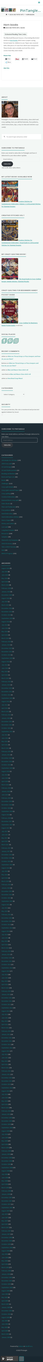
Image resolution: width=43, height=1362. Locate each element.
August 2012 (6, 1011)
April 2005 (5, 1301)
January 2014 (6, 954)
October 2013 (6, 964)
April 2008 (5, 1184)
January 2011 (6, 1074)
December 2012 (7, 998)
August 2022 (6, 701)
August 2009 (6, 1131)
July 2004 (5, 1321)
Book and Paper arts (17, 15)
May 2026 (5, 578)
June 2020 (5, 778)
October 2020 (6, 765)
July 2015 (5, 908)
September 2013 (7, 968)
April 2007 (5, 1224)
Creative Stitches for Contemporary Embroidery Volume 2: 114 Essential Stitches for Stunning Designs (21, 203)
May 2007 (5, 1221)
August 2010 (6, 1091)
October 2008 (6, 1164)
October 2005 (6, 1284)
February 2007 (6, 1231)
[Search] (4, 136)
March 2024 (5, 638)
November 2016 (7, 858)
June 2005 (5, 1294)
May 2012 (5, 1021)
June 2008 (5, 1178)
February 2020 (6, 788)
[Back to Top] (21, 1358)
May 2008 (5, 1181)
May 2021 (5, 741)
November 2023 (7, 652)
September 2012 (7, 1008)
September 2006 (7, 1247)
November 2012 (7, 1001)
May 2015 (5, 911)
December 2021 (7, 721)
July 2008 (5, 1174)
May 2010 (5, 1101)
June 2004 (5, 1324)
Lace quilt (5, 527)
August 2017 (6, 828)
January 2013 (6, 994)
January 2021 (6, 755)
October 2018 (6, 808)
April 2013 (5, 984)
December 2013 (7, 958)
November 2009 (7, 1121)
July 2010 (5, 1094)
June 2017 (5, 835)
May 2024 (5, 631)
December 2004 (7, 1311)
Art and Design (6, 467)
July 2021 (5, 735)
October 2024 (6, 615)
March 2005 (5, 1304)
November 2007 (7, 1201)
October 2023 (6, 655)
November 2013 (7, 961)
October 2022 (6, 695)
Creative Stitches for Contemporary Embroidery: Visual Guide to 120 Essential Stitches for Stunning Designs (20, 242)
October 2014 (6, 925)
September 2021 (7, 731)
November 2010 (7, 1081)
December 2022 (7, 688)
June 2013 (5, 978)
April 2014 (5, 945)
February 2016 (6, 885)
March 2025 (5, 605)
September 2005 (7, 1287)
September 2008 (7, 1168)
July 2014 (5, 935)
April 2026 (5, 582)
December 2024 (7, 608)
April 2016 (5, 878)
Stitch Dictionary (7, 544)
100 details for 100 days (9, 460)
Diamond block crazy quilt (10, 500)
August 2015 (6, 905)
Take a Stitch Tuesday (9, 547)
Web (3, 550)
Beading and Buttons (8, 474)
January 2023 (6, 685)
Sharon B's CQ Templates (10, 540)
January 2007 (6, 1234)
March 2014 (5, 948)
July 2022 (5, 705)
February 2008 (6, 1191)
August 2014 (6, 931)
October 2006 (6, 1244)
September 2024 (7, 618)
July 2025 (5, 602)
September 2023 (7, 658)
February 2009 (6, 1151)
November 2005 (7, 1281)
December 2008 (7, 1158)
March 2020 (5, 785)
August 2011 (6, 1051)
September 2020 (7, 768)
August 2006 (6, 1251)
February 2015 (6, 914)
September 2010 (7, 1088)
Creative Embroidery (8, 497)
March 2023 (5, 678)
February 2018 (6, 818)
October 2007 (6, 1204)
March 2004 (5, 1334)
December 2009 (7, 1118)
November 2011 (7, 1041)
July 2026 (5, 572)
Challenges (5, 484)
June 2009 (5, 1138)
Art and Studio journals (9, 470)
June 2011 (5, 1058)
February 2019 (6, 798)
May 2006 (5, 1261)
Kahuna (20, 1346)
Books (23, 28)
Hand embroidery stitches (10, 517)
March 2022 (5, 711)
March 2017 (5, 845)
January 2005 (6, 1307)
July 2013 (5, 974)
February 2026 (6, 588)
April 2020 (5, 781)
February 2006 (6, 1271)
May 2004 (5, 1327)
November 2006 (7, 1241)
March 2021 (5, 748)
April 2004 (5, 1331)
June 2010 (5, 1098)
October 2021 (6, 728)
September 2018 (7, 811)
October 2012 (6, 1004)
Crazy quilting (6, 494)
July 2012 (5, 1014)
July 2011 (5, 1054)
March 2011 (5, 1068)
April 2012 (5, 1024)
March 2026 (5, 585)
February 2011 (6, 1071)
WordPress (28, 1346)
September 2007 (7, 1208)
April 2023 (5, 675)
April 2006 (5, 1264)
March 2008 (5, 1188)
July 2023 (5, 665)
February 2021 (6, 751)
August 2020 (6, 771)
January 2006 (6, 1274)
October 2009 (6, 1124)
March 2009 (5, 1148)
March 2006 (5, 1267)
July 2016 (5, 871)
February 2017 (6, 848)
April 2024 (5, 635)
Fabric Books (6, 504)
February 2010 (6, 1111)
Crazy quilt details (7, 487)
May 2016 (5, 875)
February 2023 (6, 681)
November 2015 (7, 895)
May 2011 (5, 1061)
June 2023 (5, 668)
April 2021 (5, 745)
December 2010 (7, 1078)
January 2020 (6, 791)
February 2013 (6, 991)
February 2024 (6, 642)
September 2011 (7, 1048)
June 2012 (5, 1018)
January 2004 (6, 1337)
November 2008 (7, 1161)
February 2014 (6, 951)
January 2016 (6, 888)
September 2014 (7, 928)
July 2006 (5, 1254)
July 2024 (5, 625)
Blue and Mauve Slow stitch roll (18, 370)
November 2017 (7, 821)
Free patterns (6, 510)
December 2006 (7, 1237)
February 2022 (6, 715)
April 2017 (5, 841)
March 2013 (5, 988)
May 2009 (5, 1141)
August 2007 (6, 1211)
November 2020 (7, 761)
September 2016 (7, 865)
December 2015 (7, 891)
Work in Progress (7, 553)
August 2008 (6, 1171)
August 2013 (6, 971)
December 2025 (7, 595)
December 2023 (7, 648)
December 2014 (7, 918)
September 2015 (7, 901)
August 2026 (6, 568)
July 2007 (5, 1214)
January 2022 (6, 718)
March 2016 (5, 881)
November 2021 (7, 725)
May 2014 (5, 941)
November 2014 (7, 921)
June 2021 (5, 738)
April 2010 (5, 1104)
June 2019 (5, 795)
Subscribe (7, 164)
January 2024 (6, 645)
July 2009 (5, 1134)
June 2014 (5, 938)
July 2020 (5, 775)
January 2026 (6, 592)
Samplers (5, 537)
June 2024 (5, 628)
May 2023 (5, 671)
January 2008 (6, 1194)
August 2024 (6, 622)
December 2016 (7, 855)
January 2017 (6, 851)
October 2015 (6, 898)
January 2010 (6, 1114)
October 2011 (6, 1044)
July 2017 (5, 831)
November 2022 (7, 692)
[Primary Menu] (39, 2)
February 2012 (6, 1031)
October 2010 (6, 1084)
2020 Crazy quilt (7, 464)
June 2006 (5, 1257)
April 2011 (5, 1064)
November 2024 (7, 612)
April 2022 (5, 708)
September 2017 (7, 825)
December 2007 (7, 1197)
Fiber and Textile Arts (8, 507)
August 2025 (6, 598)
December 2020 (7, 758)
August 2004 (6, 1317)
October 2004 (6, 1314)
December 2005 (7, 1277)
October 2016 (6, 861)
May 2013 (5, 981)
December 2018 (7, 801)
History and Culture (8, 523)
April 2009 (5, 1144)
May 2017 (5, 838)
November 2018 (7, 805)
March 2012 (5, 1028)
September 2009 (7, 1128)
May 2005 (5, 1297)
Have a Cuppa (6, 520)
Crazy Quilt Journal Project (10, 490)
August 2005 (6, 1291)
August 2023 (6, 662)
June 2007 (5, 1218)
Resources (5, 533)
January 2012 (6, 1034)
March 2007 (5, 1227)
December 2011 (7, 1038)
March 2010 (5, 1108)
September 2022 (7, 698)
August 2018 (6, 815)
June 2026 (5, 575)
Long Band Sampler (8, 530)
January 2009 (6, 1154)
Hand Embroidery (7, 514)
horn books (14, 40)
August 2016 (6, 868)
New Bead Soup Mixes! (15, 378)
